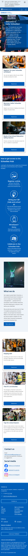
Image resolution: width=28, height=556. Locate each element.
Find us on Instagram (14, 474)
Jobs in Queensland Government (18, 511)
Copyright (3, 509)
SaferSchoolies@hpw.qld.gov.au (10, 496)
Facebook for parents (9, 5)
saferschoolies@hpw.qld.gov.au (12, 454)
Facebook (16, 4)
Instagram (11, 4)
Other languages (18, 514)
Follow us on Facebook (14, 465)
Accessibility (17, 509)
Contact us (14, 501)
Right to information (19, 507)
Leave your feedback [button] (14, 534)
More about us (9, 324)
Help (2, 507)
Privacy (2, 512)
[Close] (24, 2)
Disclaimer (3, 510)
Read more (14, 84)
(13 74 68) (10, 493)
